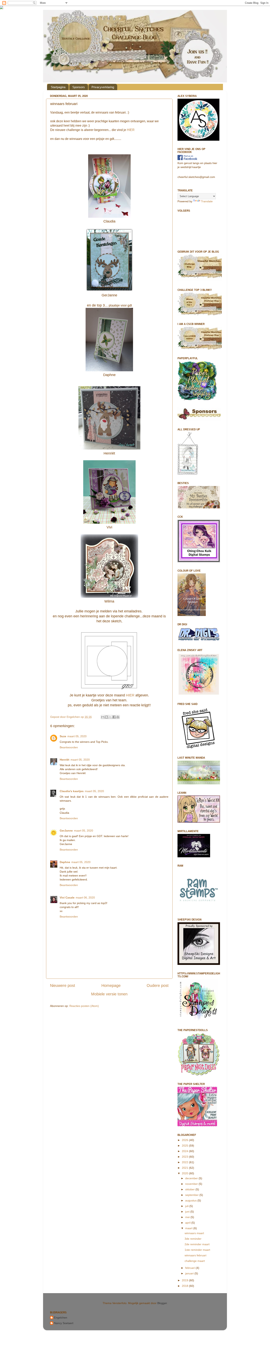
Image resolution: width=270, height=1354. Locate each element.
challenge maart (195, 1260)
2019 (185, 1280)
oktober (190, 1189)
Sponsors (78, 87)
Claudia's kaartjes (72, 791)
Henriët (64, 759)
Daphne (65, 862)
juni (187, 1211)
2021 (185, 1167)
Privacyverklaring (103, 87)
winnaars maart (194, 1233)
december (192, 1178)
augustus (191, 1200)
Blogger (162, 1303)
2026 (185, 1140)
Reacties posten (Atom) (84, 1005)
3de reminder (193, 1238)
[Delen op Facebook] (114, 717)
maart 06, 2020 (85, 897)
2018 (185, 1285)
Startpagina (58, 87)
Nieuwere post (62, 985)
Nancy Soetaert (63, 1323)
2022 (185, 1162)
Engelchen (60, 1317)
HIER (131, 130)
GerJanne (66, 830)
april (188, 1222)
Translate (207, 201)
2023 (185, 1156)
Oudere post (158, 985)
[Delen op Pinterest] (118, 717)
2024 (185, 1151)
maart (189, 1228)
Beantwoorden (69, 747)
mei (188, 1217)
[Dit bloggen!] (107, 717)
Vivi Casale (67, 897)
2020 (185, 1173)
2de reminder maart (197, 1244)
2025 (185, 1145)
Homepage (111, 985)
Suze (63, 736)
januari (189, 1273)
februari (190, 1267)
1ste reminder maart (197, 1249)
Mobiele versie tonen (109, 994)
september (192, 1194)
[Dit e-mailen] (103, 717)
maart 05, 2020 (77, 736)
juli (187, 1206)
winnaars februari (195, 1255)
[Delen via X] (110, 717)
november (192, 1183)
